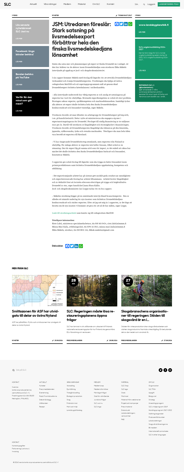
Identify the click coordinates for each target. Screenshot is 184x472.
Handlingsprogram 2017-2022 (160, 410)
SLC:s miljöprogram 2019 (158, 407)
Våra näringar (50, 4)
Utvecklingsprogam (156, 403)
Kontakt (110, 4)
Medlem (67, 4)
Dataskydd (125, 410)
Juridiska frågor (100, 400)
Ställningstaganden (156, 414)
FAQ (122, 419)
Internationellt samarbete (158, 431)
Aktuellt (33, 4)
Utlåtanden (43, 403)
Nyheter (55, 15)
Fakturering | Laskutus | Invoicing (20, 450)
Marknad (124, 396)
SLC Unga (97, 407)
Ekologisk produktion (74, 396)
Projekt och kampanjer (129, 403)
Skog (68, 400)
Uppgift (151, 393)
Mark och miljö (72, 407)
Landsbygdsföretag (74, 410)
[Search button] (144, 4)
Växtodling (71, 386)
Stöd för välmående (101, 396)
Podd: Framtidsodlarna (48, 396)
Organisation (154, 386)
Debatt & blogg (45, 400)
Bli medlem (153, 428)
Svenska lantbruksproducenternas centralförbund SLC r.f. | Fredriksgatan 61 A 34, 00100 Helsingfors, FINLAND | (23, 392)
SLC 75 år (152, 389)
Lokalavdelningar (155, 421)
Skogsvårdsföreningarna (158, 424)
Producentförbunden (157, 417)
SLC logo (124, 389)
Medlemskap (99, 386)
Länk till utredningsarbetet (64, 213)
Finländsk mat (72, 403)
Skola (123, 393)
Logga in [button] (151, 4)
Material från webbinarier (131, 400)
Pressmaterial (126, 407)
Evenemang (44, 393)
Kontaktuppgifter (18, 446)
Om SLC (96, 4)
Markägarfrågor (100, 393)
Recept (42, 407)
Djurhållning (71, 389)
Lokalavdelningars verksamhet (128, 414)
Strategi (152, 400)
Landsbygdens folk (169, 4)
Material (81, 4)
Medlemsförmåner (101, 389)
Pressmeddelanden (74, 340)
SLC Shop (124, 386)
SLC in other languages (157, 435)
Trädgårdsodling (73, 393)
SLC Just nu (98, 403)
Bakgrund (152, 396)
